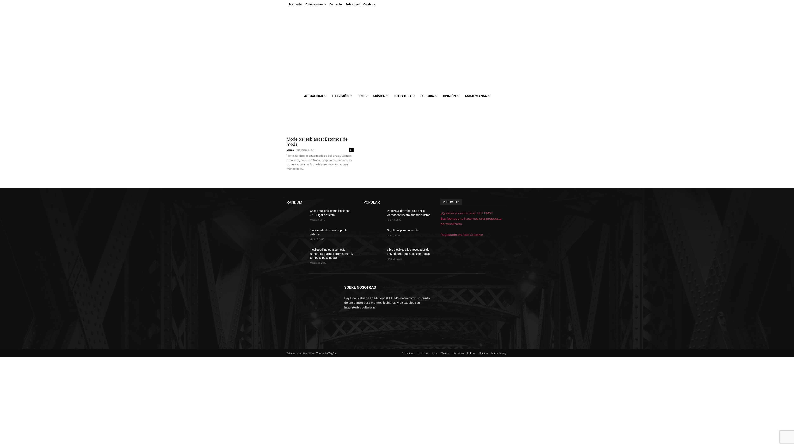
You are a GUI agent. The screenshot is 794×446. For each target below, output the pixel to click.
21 (351, 149)
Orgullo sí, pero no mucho (403, 230)
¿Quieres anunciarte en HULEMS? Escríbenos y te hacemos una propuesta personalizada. (471, 218)
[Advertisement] (397, 60)
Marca (290, 149)
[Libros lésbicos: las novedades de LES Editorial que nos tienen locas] (374, 255)
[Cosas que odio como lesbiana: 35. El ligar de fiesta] (297, 216)
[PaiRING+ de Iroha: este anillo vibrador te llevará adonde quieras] (374, 216)
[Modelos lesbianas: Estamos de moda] (320, 117)
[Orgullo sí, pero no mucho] (374, 235)
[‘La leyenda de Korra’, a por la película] (297, 235)
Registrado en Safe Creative (461, 235)
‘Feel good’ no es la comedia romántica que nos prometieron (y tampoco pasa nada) (331, 253)
